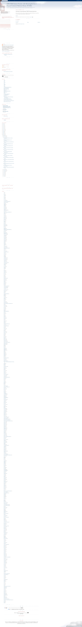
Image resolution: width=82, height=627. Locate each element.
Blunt (4, 226)
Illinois (4, 367)
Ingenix (5, 372)
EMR (4, 298)
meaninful (5, 409)
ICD (4, 365)
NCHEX (5, 449)
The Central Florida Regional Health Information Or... (7, 152)
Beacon (5, 220)
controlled (5, 263)
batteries (5, 218)
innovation (5, 375)
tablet (4, 565)
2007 (3, 133)
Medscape (5, 429)
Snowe (4, 550)
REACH (5, 528)
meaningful (5, 411)
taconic (4, 566)
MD (4, 407)
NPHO (4, 461)
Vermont (5, 588)
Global (4, 322)
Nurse (4, 464)
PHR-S (4, 512)
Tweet (4, 576)
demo (4, 277)
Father (4, 309)
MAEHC (5, 396)
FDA (4, 310)
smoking (5, 549)
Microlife (5, 433)
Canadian (5, 237)
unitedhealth (5, 579)
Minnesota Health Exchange (7, 436)
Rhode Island (5, 538)
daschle (5, 271)
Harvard (5, 336)
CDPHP (5, 244)
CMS (4, 256)
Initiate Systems (5, 374)
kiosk (4, 390)
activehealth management (7, 201)
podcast (5, 516)
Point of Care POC (6, 517)
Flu (4, 314)
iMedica (5, 368)
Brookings (5, 232)
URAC (4, 581)
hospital (5, 359)
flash (4, 312)
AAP (4, 81)
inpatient (5, 376)
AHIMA (5, 204)
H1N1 (4, 333)
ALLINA (5, 207)
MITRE (5, 440)
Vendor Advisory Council (7, 586)
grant (4, 326)
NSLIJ (4, 463)
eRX (4, 304)
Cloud (4, 254)
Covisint (5, 266)
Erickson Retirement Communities (8, 303)
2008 (3, 132)
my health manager (6, 445)
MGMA (5, 432)
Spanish (5, 553)
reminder (5, 533)
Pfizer (4, 506)
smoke (4, 548)
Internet (5, 378)
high (4, 347)
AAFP (4, 80)
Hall (4, 335)
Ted (4, 569)
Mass (4, 403)
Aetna (4, 203)
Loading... (3, 186)
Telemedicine (5, 570)
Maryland (5, 402)
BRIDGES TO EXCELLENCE (7, 229)
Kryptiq (5, 391)
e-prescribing (5, 287)
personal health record (6, 504)
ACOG (4, 82)
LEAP (4, 392)
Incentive (5, 370)
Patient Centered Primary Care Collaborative (9, 100)
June (4, 173)
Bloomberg (5, 224)
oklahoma (5, 477)
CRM (4, 268)
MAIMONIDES (5, 397)
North (4, 459)
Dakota (4, 270)
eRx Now (5, 305)
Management (5, 399)
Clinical (5, 253)
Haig (4, 334)
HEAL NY (5, 339)
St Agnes (5, 554)
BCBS (4, 219)
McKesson (5, 406)
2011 (3, 129)
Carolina (5, 240)
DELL (4, 276)
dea (4, 275)
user (4, 584)
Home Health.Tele (6, 357)
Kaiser (4, 387)
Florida (4, 313)
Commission (5, 258)
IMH (4, 369)
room (4, 539)
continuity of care (6, 262)
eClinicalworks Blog (5, 105)
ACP (4, 83)
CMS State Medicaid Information (7, 87)
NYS (4, 474)
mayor (4, 405)
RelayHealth (5, 532)
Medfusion (5, 414)
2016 (3, 123)
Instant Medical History (6, 377)
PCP (4, 497)
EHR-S (4, 295)
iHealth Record (5, 366)
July (4, 172)
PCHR (4, 494)
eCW (4, 291)
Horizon (5, 358)
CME (4, 255)
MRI (4, 443)
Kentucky (5, 388)
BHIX (4, 221)
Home (28, 22)
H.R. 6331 (5, 332)
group (4, 329)
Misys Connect (5, 439)
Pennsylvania (5, 502)
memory (5, 430)
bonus (4, 227)
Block (4, 223)
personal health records (6, 505)
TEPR (4, 571)
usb (4, 582)
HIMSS (4, 349)
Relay (4, 531)
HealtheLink (5, 343)
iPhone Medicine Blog (5, 111)
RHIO (4, 536)
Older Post (39, 22)
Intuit (4, 379)
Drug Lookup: (3, 75)
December (5, 135)
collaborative (5, 257)
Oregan (4, 483)
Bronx (4, 231)
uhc (4, 578)
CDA (4, 242)
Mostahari (5, 441)
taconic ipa (5, 567)
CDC (4, 243)
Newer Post (17, 22)
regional (5, 529)
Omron (4, 478)
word (4, 600)
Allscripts (5, 208)
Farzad (4, 308)
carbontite (5, 239)
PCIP (4, 495)
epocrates (5, 301)
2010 (3, 130)
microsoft (5, 434)
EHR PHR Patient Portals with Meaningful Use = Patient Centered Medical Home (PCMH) (22, 5)
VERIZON (5, 587)
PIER (4, 514)
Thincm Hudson (5, 574)
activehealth (5, 200)
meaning (5, 410)
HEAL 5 (5, 338)
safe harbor (5, 542)
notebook (5, 460)
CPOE (4, 267)
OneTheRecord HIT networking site (8, 99)
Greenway (5, 328)
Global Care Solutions (6, 323)
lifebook (5, 395)
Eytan (4, 307)
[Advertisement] (9, 36)
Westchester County (6, 598)
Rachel (4, 527)
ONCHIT (5, 479)
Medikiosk (5, 423)
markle (4, 401)
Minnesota (5, 435)
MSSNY (5, 444)
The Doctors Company (6, 573)
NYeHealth (5, 473)
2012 (3, 128)
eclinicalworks (5, 289)
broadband (5, 230)
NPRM (4, 462)
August (4, 171)
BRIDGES (5, 228)
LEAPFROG (5, 393)
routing (4, 540)
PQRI (4, 519)
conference (5, 261)
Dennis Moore (5, 278)
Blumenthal (5, 225)
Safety (4, 543)
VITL (4, 589)
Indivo (4, 371)
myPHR (5, 446)
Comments (4, 67)
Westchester (5, 597)
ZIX (4, 602)
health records (5, 341)
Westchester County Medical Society (8, 599)
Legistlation (5, 394)
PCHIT (4, 493)
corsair (4, 265)
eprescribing (5, 302)
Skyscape (5, 547)
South (4, 552)
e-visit (4, 288)
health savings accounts (6, 342)
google (4, 324)
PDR (4, 500)
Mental (4, 431)
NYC (4, 468)
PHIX (4, 509)
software (5, 551)
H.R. (4, 330)
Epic (4, 300)
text (4, 572)
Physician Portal (6, 513)
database (5, 272)
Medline (5, 425)
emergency (5, 297)
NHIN (4, 457)
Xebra (4, 601)
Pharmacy (5, 507)
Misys (4, 438)
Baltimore (5, 217)
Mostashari (5, 442)
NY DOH (5, 467)
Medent (5, 413)
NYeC (4, 472)
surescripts (5, 562)
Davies (4, 274)
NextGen (17, 15)
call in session (5, 234)
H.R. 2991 (5, 331)
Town (4, 575)
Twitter (4, 577)
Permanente (5, 503)
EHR (4, 294)
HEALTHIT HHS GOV (6, 88)
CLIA (4, 252)
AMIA (4, 86)
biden (4, 222)
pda (4, 499)
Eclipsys (5, 290)
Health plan (5, 340)
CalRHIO (5, 235)
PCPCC (5, 498)
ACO (4, 197)
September (5, 170)
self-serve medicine (6, 544)
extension (5, 306)
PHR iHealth (5, 511)
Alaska (4, 206)
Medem (5, 412)
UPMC (4, 580)
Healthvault (5, 344)
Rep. (4, 535)
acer (4, 196)
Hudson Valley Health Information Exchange (9, 361)
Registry (5, 530)
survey (4, 563)
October (5, 169)
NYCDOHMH (5, 470)
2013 (3, 127)
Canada (5, 236)
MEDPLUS (5, 428)
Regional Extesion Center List (7, 101)
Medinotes (5, 424)
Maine (4, 398)
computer (5, 260)
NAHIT (4, 447)
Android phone (5, 109)
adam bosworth (5, 202)
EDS (4, 292)
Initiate (4, 373)
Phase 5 (5, 508)
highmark (5, 348)
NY (4, 466)
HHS (4, 345)
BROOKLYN (5, 233)
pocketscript (5, 515)
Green (4, 327)
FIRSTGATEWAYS (6, 311)
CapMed (5, 238)
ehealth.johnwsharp (6, 293)
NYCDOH (5, 469)
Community (5, 259)
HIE (4, 346)
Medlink (5, 426)
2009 (3, 131)
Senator (5, 546)
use (4, 583)
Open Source (5, 481)
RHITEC (5, 537)
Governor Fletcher (6, 325)
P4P (4, 484)
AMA (4, 85)
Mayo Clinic (5, 404)
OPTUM (5, 482)
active (4, 199)
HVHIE (4, 363)
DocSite (5, 279)
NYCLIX (5, 471)
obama (4, 475)
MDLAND (5, 408)
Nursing (5, 465)
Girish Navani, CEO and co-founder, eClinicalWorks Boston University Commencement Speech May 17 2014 (7, 107)
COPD (4, 264)
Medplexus (5, 427)
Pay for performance (6, 492)
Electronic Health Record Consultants (8, 71)
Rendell (5, 534)
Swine (4, 564)
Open (4, 480)
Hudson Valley (5, 360)
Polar (4, 518)
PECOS (4, 501)
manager (5, 400)
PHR (4, 510)
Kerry (4, 389)
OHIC (4, 476)
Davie (4, 273)
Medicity (5, 422)
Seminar (5, 545)
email (4, 296)
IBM (4, 364)
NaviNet (5, 448)
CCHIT (4, 241)
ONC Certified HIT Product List (7, 98)
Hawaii (4, 337)
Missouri (5, 437)
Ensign (4, 299)
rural (4, 541)
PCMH (4, 496)
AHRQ (4, 84)
